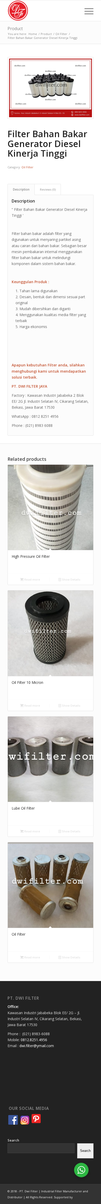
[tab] (21, 189)
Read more (32, 579)
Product (15, 28)
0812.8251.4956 (34, 1039)
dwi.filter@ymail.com (36, 1045)
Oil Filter (27, 167)
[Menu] (86, 10)
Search (13, 1140)
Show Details (70, 579)
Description (21, 189)
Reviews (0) (48, 189)
